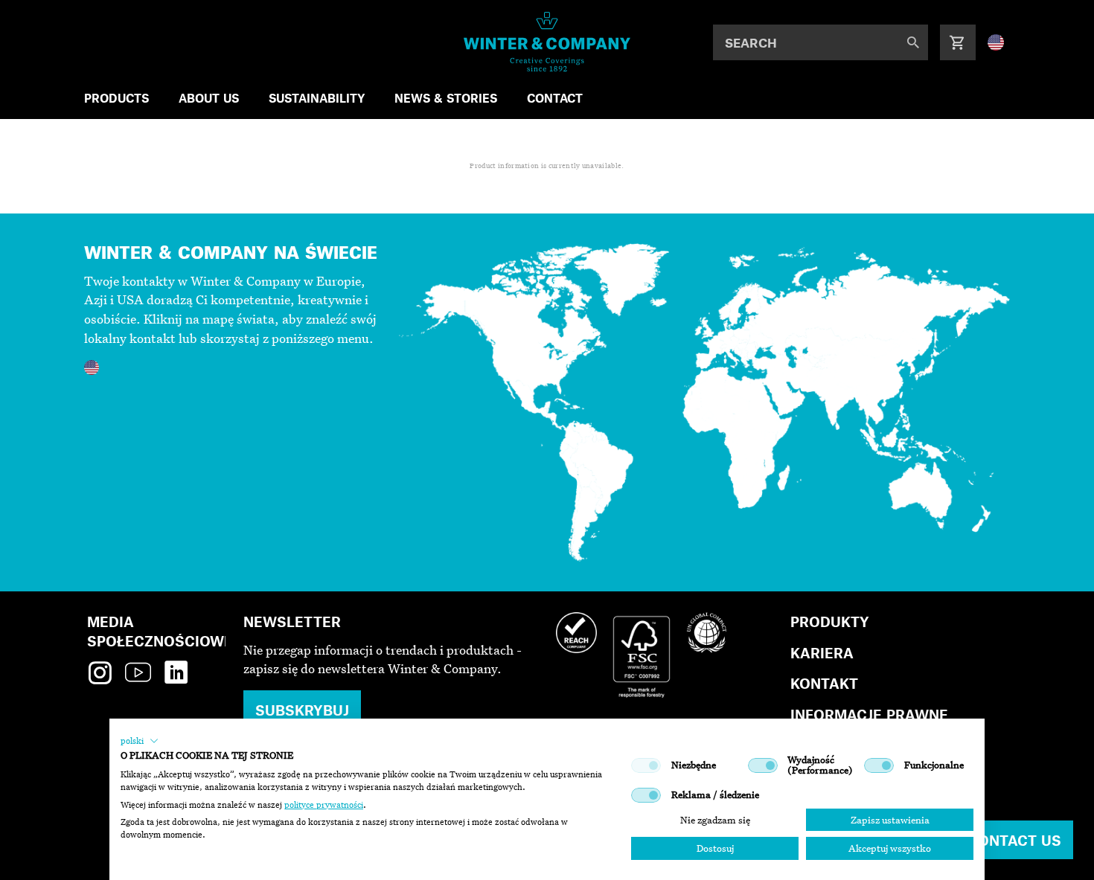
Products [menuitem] (116, 98)
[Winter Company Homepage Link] (547, 41)
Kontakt (824, 683)
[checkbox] (646, 765)
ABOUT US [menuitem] (209, 98)
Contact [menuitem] (555, 98)
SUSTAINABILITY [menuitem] (317, 98)
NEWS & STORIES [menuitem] (445, 98)
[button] (140, 741)
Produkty (829, 621)
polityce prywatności (323, 805)
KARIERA (822, 652)
